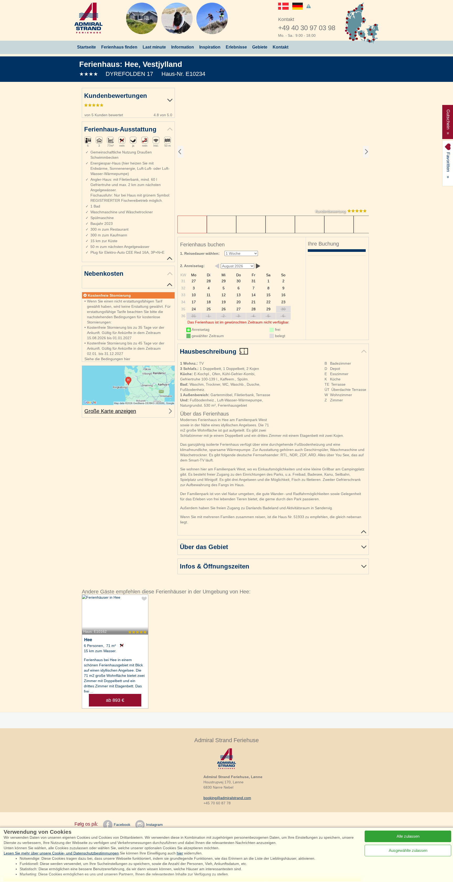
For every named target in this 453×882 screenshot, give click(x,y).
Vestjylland (162, 64)
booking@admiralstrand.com (227, 798)
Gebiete (259, 47)
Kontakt (280, 47)
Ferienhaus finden (119, 47)
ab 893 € (115, 700)
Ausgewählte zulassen (408, 850)
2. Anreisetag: (192, 266)
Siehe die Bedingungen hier (107, 359)
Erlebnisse (236, 47)
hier (180, 853)
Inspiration (209, 47)
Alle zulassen (408, 836)
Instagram (154, 824)
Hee (131, 64)
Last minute (154, 47)
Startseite (86, 47)
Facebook (122, 824)
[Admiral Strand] (88, 18)
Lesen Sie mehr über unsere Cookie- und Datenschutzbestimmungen (61, 853)
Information (182, 47)
